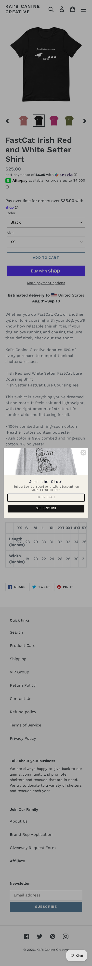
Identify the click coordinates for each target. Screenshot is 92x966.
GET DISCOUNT (46, 508)
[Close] (83, 452)
